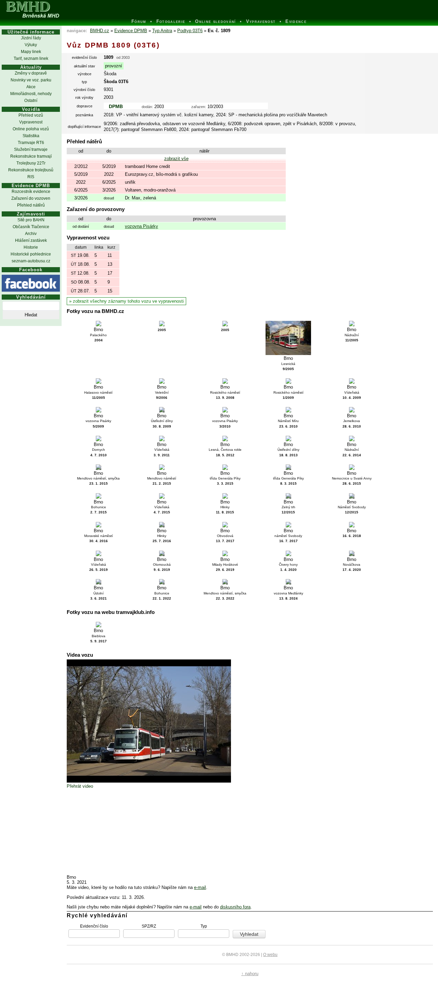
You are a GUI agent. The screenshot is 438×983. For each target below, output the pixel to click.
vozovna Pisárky (141, 226)
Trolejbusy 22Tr (31, 163)
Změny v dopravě (31, 73)
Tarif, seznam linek (31, 58)
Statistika (31, 135)
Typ (204, 926)
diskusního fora (235, 906)
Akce (31, 86)
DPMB (116, 106)
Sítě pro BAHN (30, 220)
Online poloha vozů (31, 129)
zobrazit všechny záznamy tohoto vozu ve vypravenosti (128, 301)
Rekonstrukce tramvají (31, 156)
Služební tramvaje (31, 149)
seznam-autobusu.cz (31, 261)
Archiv (31, 233)
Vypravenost (30, 122)
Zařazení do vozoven (30, 198)
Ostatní (30, 100)
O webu (270, 954)
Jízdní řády (31, 38)
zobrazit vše (176, 158)
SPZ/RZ (149, 926)
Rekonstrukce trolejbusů (30, 170)
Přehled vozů (30, 115)
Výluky (31, 44)
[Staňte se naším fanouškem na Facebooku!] (31, 283)
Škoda (110, 73)
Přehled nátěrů (31, 205)
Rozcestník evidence (31, 191)
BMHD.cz (99, 30)
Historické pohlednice (31, 254)
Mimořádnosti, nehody (31, 93)
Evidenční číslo (94, 926)
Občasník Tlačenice (31, 226)
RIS (30, 176)
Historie (31, 247)
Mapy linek (31, 51)
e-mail (200, 887)
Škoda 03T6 (116, 81)
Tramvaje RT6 (31, 142)
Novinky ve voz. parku (31, 80)
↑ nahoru (249, 973)
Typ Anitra (162, 30)
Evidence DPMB (130, 30)
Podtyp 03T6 (190, 30)
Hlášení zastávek (31, 240)
